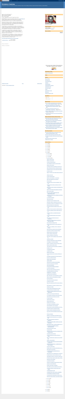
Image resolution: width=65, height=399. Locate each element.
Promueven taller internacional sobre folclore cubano (53, 134)
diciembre (48, 153)
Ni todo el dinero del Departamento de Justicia (53, 288)
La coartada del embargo (50, 197)
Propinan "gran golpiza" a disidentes (52, 365)
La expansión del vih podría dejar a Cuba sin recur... (54, 375)
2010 (47, 389)
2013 (47, 149)
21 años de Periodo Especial (51, 162)
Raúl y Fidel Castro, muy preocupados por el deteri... (54, 275)
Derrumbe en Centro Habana (51, 359)
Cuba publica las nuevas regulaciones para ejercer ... (54, 366)
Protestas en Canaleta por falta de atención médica (54, 362)
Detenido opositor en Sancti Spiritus (52, 232)
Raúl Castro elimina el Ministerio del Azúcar (53, 269)
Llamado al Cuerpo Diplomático (51, 363)
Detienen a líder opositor (50, 165)
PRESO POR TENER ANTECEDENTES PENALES (54, 189)
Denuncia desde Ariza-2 (50, 301)
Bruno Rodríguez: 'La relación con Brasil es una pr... (54, 285)
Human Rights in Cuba (48, 90)
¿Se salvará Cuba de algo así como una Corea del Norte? (53, 113)
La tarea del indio (49, 329)
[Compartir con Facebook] (13, 40)
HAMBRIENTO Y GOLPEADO (51, 272)
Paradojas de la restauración (51, 302)
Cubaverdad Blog (47, 84)
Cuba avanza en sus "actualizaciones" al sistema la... (55, 353)
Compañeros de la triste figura (51, 333)
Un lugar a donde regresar (50, 176)
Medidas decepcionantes (50, 252)
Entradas (47, 97)
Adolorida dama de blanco (50, 299)
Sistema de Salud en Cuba (49, 93)
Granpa (46, 89)
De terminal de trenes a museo (51, 328)
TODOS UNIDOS (49, 260)
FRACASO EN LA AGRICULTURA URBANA (53, 262)
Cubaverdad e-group (48, 86)
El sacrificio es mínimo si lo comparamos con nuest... (55, 203)
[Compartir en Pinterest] (14, 40)
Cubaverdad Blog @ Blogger (49, 85)
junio (48, 381)
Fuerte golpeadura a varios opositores (52, 305)
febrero (48, 387)
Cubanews (46, 82)
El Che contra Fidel (50, 278)
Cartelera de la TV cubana (49, 139)
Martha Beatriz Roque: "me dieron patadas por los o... (55, 324)
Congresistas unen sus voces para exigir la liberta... (54, 169)
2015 (47, 146)
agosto (48, 378)
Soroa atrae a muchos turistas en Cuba (51, 138)
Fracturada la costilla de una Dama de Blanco (53, 230)
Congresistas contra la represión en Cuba (53, 200)
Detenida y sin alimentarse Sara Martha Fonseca (54, 315)
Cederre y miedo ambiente (51, 340)
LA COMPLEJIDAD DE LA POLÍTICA (52, 271)
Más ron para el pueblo (50, 191)
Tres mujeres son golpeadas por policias (53, 304)
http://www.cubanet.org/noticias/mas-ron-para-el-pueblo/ (10, 38)
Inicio (23, 83)
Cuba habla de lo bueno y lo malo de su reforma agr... (55, 356)
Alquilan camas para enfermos (51, 259)
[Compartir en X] (12, 40)
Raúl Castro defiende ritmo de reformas (52, 179)
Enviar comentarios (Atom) (10, 85)
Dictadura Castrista (8, 4)
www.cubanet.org (21, 18)
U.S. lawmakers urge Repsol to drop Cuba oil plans (54, 295)
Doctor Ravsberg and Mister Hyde (52, 222)
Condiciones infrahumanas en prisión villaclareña (54, 240)
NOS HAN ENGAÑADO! (50, 265)
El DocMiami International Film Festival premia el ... (54, 256)
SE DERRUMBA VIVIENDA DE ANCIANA (53, 373)
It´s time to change (49, 298)
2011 (47, 152)
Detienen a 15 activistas (50, 160)
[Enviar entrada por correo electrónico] (10, 40)
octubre (48, 156)
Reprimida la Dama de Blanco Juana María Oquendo (54, 376)
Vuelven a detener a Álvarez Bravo (52, 233)
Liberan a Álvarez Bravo (50, 159)
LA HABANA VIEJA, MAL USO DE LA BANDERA (54, 372)
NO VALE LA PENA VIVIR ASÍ (51, 257)
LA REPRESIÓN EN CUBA (51, 370)
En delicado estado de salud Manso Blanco (53, 308)
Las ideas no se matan (50, 281)
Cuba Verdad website (48, 81)
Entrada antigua (39, 83)
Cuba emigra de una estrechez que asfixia (53, 296)
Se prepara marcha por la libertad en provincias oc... (54, 166)
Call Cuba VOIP (47, 80)
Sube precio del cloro (50, 199)
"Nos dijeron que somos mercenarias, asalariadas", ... (55, 246)
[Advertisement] (32, 10)
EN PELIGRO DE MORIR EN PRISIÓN (52, 266)
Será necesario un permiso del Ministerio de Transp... (55, 307)
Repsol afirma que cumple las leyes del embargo (54, 229)
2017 (47, 143)
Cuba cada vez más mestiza (51, 349)
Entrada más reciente (5, 83)
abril (47, 384)
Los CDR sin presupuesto (50, 268)
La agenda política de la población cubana (53, 289)
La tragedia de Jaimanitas (50, 360)
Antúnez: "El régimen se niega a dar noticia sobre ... (54, 243)
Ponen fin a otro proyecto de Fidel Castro (53, 293)
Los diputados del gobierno (51, 249)
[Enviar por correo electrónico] (10, 40)
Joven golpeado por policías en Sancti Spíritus (54, 163)
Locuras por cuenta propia (50, 346)
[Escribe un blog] (11, 40)
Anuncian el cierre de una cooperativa (52, 263)
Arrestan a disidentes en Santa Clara (52, 235)
